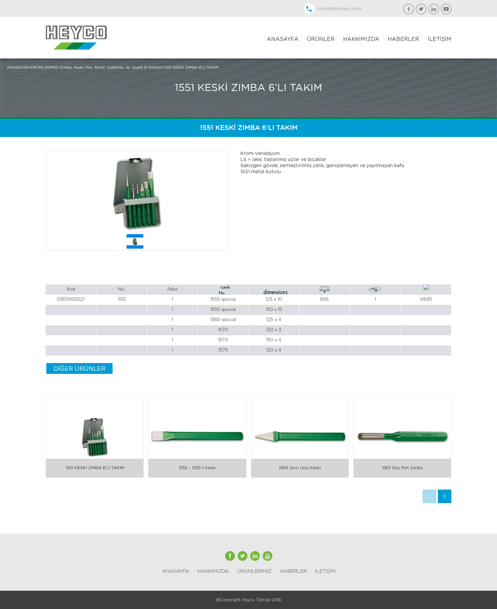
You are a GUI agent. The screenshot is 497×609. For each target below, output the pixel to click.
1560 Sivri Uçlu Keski (300, 468)
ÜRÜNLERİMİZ (44, 67)
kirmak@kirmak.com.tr (339, 9)
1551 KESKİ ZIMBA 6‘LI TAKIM (191, 67)
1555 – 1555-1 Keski (197, 468)
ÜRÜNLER (321, 39)
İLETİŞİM (439, 39)
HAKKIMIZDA (361, 39)
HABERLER (403, 39)
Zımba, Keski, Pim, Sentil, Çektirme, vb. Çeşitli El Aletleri (111, 67)
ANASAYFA (283, 39)
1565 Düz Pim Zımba (402, 468)
